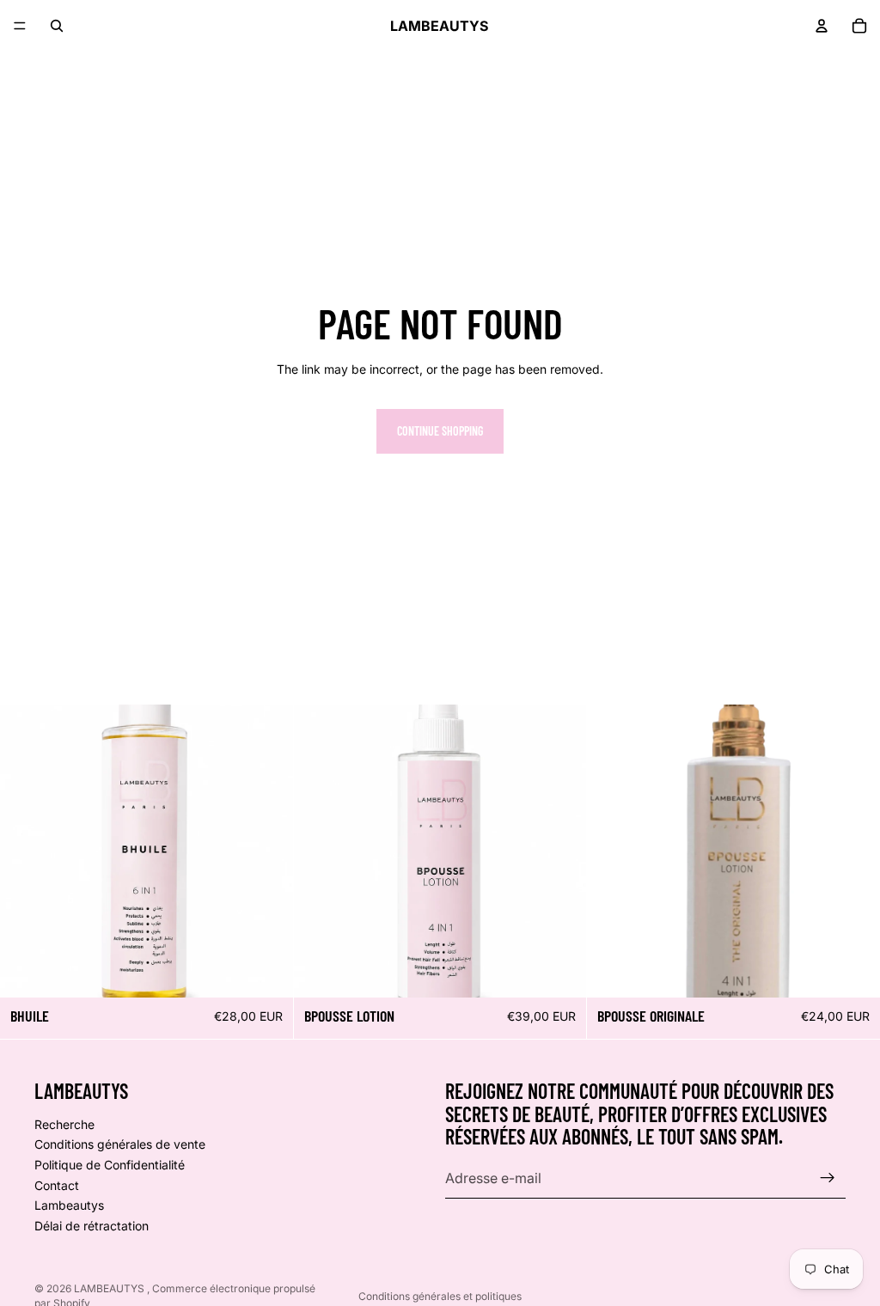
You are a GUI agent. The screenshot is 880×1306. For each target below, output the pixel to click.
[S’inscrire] (828, 1178)
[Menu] (20, 26)
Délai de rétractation (91, 1225)
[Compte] (821, 26)
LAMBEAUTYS (110, 1288)
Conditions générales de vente (119, 1144)
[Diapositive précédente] (26, 851)
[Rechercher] (57, 26)
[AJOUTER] (266, 970)
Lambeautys (69, 1205)
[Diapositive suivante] (267, 851)
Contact (56, 1184)
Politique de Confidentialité (109, 1164)
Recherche (64, 1124)
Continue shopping (440, 431)
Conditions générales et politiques (440, 1296)
